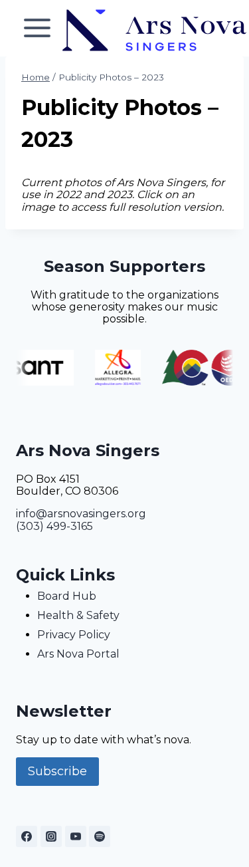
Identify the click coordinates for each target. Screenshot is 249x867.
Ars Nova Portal (78, 654)
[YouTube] (75, 836)
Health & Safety (78, 615)
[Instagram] (51, 836)
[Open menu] (37, 28)
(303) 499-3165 (54, 526)
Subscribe (57, 771)
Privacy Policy (73, 634)
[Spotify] (99, 836)
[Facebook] (26, 836)
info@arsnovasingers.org (81, 513)
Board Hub (66, 596)
